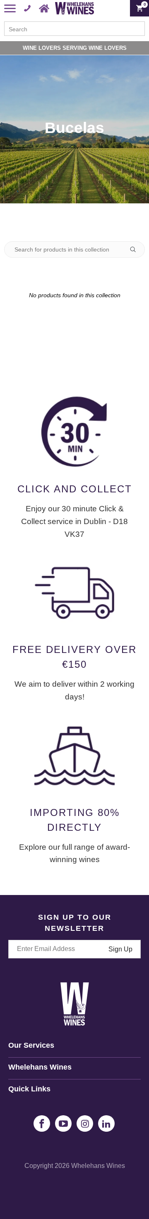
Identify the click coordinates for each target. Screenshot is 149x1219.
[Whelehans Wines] (74, 8)
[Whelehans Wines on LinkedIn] (106, 1123)
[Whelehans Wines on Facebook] (42, 1123)
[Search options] (136, 249)
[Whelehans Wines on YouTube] (63, 1123)
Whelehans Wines (98, 1165)
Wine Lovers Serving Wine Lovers (75, 48)
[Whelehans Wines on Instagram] (85, 1123)
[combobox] (74, 28)
